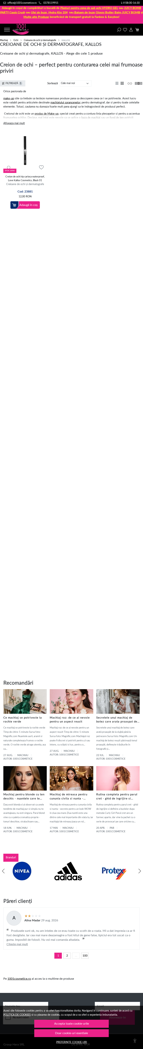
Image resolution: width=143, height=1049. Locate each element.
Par (112, 828)
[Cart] (137, 29)
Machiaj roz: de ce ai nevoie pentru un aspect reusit (70, 719)
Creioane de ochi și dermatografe (40, 40)
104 (49, 12)
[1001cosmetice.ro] (24, 30)
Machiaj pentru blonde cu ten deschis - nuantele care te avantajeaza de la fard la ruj (24, 797)
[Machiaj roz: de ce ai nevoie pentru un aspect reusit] (71, 701)
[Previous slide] (3, 871)
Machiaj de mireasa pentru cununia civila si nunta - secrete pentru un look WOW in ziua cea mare (70, 797)
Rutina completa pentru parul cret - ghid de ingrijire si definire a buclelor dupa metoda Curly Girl (116, 797)
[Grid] (122, 83)
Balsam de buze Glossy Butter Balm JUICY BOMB (107, 12)
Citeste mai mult (17, 944)
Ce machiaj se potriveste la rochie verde (22, 719)
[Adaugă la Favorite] (41, 167)
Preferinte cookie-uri (71, 1042)
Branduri (11, 857)
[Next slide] (140, 871)
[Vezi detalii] (8, 167)
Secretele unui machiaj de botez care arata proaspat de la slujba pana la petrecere (116, 720)
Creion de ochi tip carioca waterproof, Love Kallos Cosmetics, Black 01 (25, 179)
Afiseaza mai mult (14, 123)
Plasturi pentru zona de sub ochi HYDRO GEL (89, 8)
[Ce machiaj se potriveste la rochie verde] (25, 701)
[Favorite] (125, 29)
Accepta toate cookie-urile (71, 1023)
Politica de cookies (17, 1014)
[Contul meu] (131, 29)
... (76, 955)
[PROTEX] (114, 878)
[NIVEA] (22, 878)
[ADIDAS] (68, 878)
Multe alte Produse (36, 16)
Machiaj (4, 40)
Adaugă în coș (28, 205)
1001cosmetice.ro (19, 978)
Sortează (52, 83)
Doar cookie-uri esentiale (71, 1033)
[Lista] (117, 83)
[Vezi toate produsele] (129, 83)
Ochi (15, 40)
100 (85, 955)
